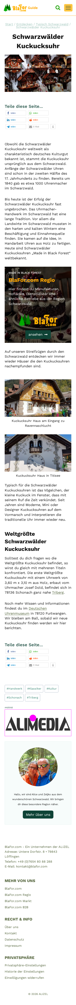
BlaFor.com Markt (18, 901)
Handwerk (14, 688)
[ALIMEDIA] (38, 722)
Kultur (52, 688)
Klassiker (34, 688)
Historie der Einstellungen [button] (24, 971)
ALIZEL (43, 993)
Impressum (13, 946)
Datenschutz (14, 939)
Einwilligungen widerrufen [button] (24, 978)
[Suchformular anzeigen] (58, 7)
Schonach (14, 697)
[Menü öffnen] (68, 7)
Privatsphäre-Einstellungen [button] (25, 965)
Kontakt (11, 933)
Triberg (58, 592)
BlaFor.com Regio (18, 895)
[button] (16, 113)
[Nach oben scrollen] (66, 997)
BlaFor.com (13, 888)
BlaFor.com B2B (16, 907)
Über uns (11, 927)
